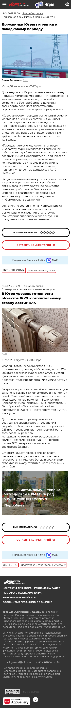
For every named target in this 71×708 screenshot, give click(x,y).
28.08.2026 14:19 (11, 286)
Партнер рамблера (31, 692)
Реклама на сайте (47, 588)
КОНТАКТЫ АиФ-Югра (17, 588)
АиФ (25, 80)
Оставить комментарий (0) (36, 245)
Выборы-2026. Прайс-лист (21, 597)
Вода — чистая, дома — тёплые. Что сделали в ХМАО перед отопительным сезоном (32, 494)
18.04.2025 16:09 (11, 13)
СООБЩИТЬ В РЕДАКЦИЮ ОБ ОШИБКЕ (27, 602)
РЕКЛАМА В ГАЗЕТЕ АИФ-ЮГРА (22, 592)
